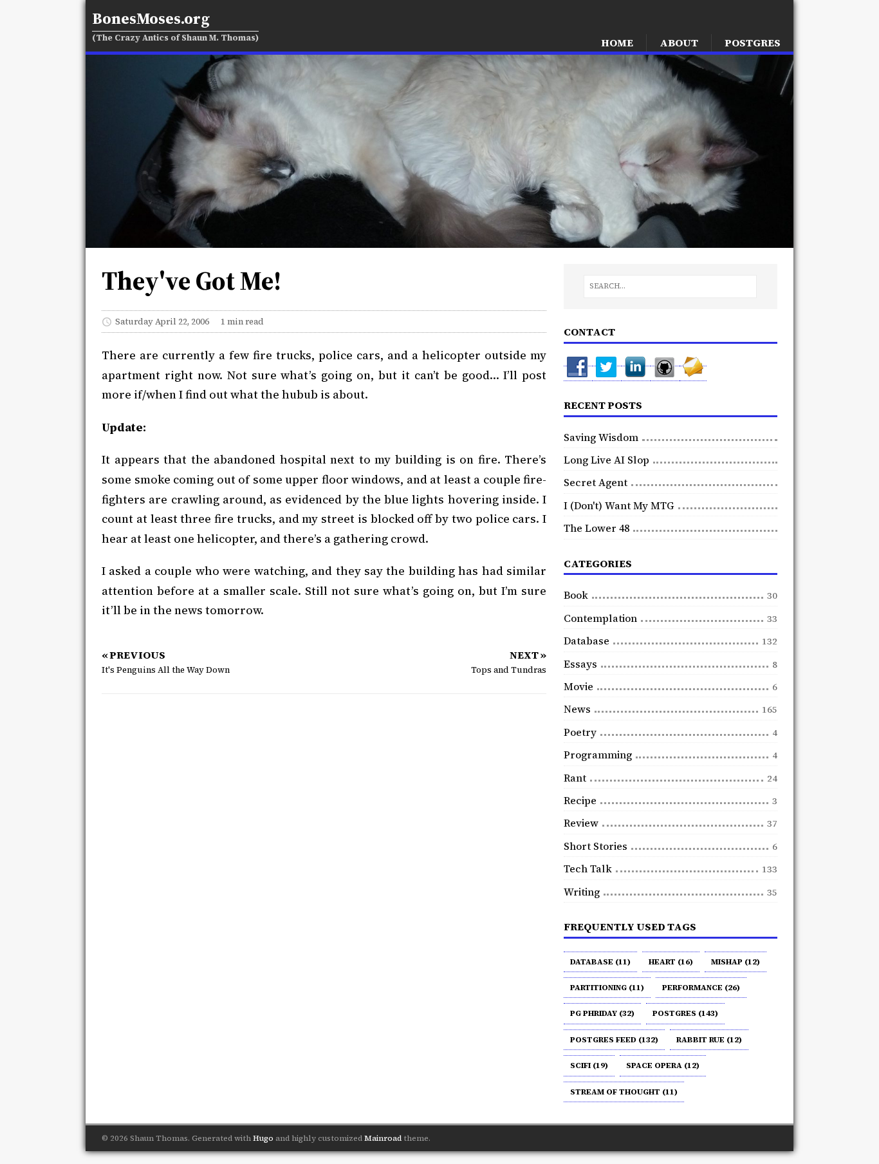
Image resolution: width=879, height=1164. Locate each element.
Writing (582, 892)
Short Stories (595, 846)
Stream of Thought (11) (624, 1092)
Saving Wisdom (601, 437)
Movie (578, 686)
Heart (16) (671, 962)
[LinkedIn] (636, 373)
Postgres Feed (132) (614, 1040)
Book (576, 595)
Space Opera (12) (662, 1065)
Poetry (580, 732)
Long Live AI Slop (606, 460)
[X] (607, 373)
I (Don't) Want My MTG (619, 505)
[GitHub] (665, 373)
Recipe (580, 800)
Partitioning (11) (607, 987)
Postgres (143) (685, 1013)
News (577, 709)
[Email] (693, 373)
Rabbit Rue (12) (709, 1040)
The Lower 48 (596, 528)
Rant (575, 778)
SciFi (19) (589, 1065)
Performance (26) (701, 987)
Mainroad (383, 1138)
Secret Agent (595, 482)
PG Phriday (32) (602, 1013)
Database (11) (600, 962)
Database (586, 641)
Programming (598, 754)
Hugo (263, 1138)
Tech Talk (588, 868)
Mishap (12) (735, 962)
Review (581, 823)
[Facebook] (578, 373)
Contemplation (600, 618)
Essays (580, 664)
